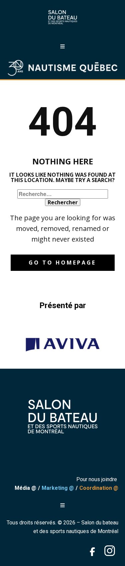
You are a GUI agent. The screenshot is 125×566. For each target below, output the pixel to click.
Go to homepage (62, 262)
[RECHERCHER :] (62, 194)
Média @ (25, 488)
